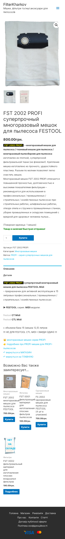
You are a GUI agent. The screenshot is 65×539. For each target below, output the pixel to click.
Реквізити (37, 513)
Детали (7, 275)
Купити (23, 238)
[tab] (32, 269)
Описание (8, 268)
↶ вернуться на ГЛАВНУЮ (18, 356)
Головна (13, 513)
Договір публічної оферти (32, 521)
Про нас (21, 517)
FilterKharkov (14, 4)
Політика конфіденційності (32, 525)
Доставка (50, 513)
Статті (44, 517)
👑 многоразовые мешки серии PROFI (24, 340)
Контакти (34, 517)
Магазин (25, 513)
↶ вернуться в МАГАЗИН (17, 352)
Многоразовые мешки (26, 251)
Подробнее (11, 491)
